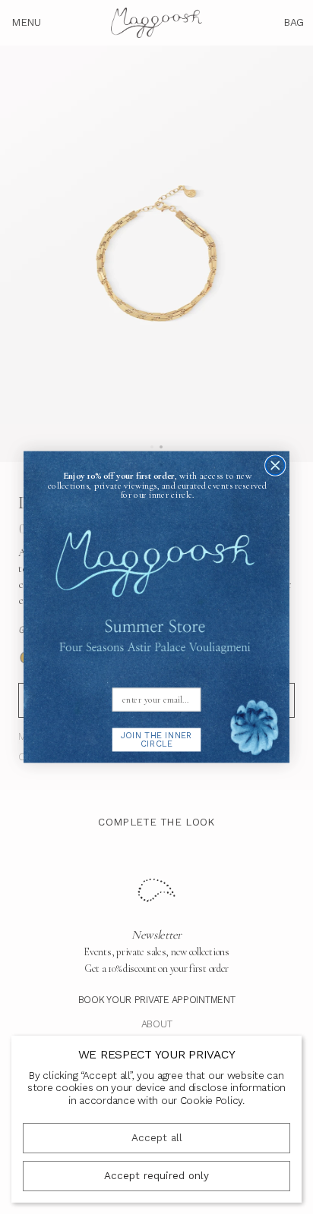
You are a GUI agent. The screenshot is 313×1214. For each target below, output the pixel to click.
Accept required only (156, 1175)
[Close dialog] (275, 465)
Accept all (156, 1137)
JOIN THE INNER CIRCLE (156, 740)
